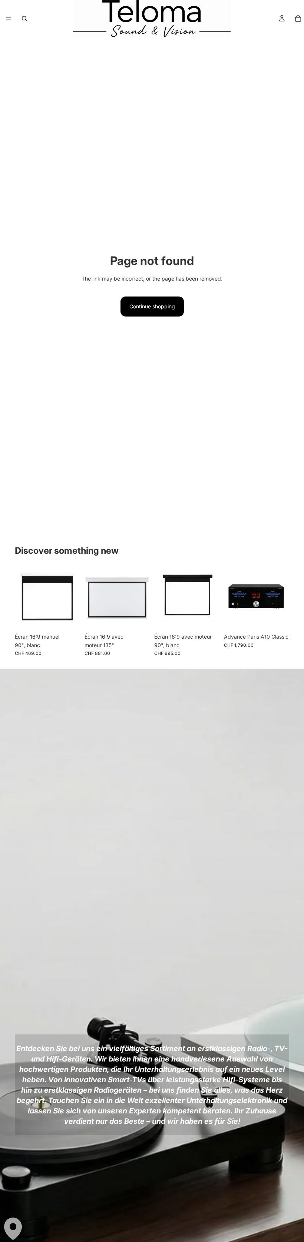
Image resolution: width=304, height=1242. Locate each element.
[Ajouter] (68, 618)
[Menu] (8, 18)
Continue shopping (152, 306)
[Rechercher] (24, 18)
